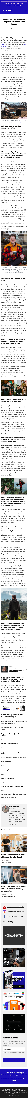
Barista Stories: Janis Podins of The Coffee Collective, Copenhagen (14, 889)
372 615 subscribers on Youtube (15, 907)
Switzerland (8, 862)
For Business (9, 1072)
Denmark (12, 896)
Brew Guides (15, 1076)
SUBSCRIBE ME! (14, 1060)
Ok (10, 1095)
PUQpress (18, 122)
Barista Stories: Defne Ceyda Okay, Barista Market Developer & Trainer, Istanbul (18, 670)
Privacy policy (15, 1095)
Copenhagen (5, 896)
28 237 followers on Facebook (15, 916)
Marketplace (15, 1074)
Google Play (17, 5)
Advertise (6, 1074)
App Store (9, 5)
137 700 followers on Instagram (15, 911)
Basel (2, 862)
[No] (26, 1092)
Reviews (25, 1074)
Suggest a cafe (20, 1072)
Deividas (3, 44)
